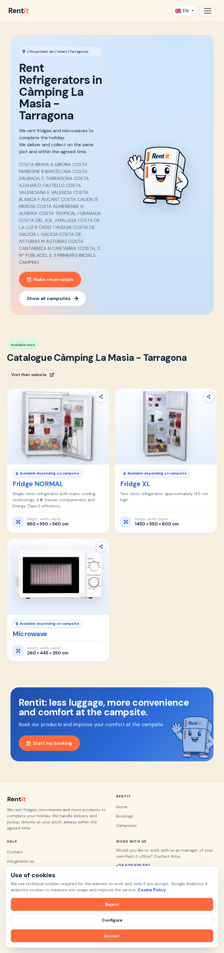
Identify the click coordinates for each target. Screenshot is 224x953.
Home (121, 806)
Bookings (124, 816)
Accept (112, 935)
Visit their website (28, 374)
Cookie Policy (152, 889)
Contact (15, 852)
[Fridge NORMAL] (58, 427)
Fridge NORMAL (38, 483)
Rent (18, 10)
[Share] (101, 396)
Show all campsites (49, 298)
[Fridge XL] (165, 427)
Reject (112, 904)
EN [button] (186, 11)
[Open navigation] (208, 11)
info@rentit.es (20, 861)
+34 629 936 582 (133, 865)
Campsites (126, 825)
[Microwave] (58, 577)
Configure (112, 920)
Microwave (30, 633)
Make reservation (53, 279)
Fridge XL (135, 483)
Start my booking (52, 743)
